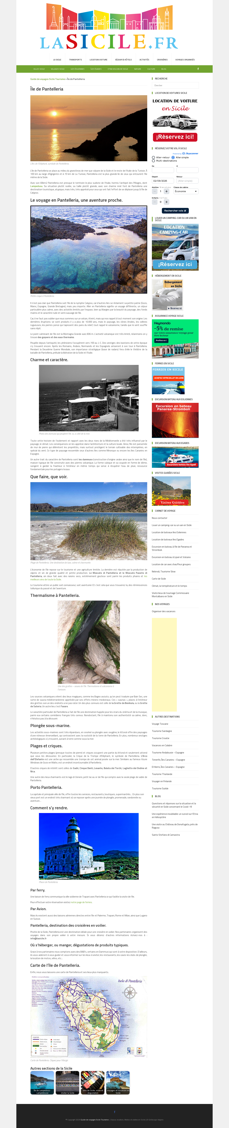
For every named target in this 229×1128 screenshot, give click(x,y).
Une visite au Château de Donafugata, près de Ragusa (175, 826)
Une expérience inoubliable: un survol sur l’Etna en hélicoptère (175, 815)
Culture (151, 68)
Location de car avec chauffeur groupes (171, 564)
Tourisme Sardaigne (162, 731)
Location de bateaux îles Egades (168, 539)
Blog (163, 68)
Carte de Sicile (159, 578)
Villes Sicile (39, 68)
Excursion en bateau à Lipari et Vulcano (171, 557)
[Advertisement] (164, 665)
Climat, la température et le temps (169, 586)
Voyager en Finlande (162, 781)
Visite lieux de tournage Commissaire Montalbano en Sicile (170, 594)
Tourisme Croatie (160, 738)
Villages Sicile (57, 68)
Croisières (162, 59)
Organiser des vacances (163, 611)
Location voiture (98, 59)
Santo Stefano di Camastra (166, 835)
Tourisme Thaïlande (162, 774)
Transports (75, 59)
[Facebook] (197, 69)
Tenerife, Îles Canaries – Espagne (168, 760)
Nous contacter (159, 518)
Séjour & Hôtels (123, 59)
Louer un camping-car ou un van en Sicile (172, 525)
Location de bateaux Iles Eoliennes (169, 532)
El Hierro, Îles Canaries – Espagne (168, 767)
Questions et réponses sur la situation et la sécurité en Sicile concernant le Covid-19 (174, 805)
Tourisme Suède (160, 788)
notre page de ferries (81, 902)
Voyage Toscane (160, 724)
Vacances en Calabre (162, 745)
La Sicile (57, 59)
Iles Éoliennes (77, 68)
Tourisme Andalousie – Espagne (168, 752)
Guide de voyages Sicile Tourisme (95, 1119)
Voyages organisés (185, 59)
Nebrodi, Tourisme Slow (163, 571)
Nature (137, 68)
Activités (144, 59)
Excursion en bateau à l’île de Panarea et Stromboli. (172, 548)
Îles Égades (96, 68)
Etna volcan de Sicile (118, 68)
